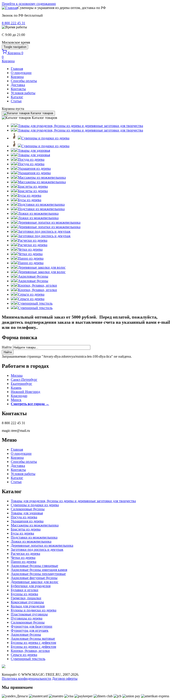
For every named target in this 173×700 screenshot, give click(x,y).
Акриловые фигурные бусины (34, 578)
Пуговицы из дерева (26, 618)
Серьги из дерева (24, 655)
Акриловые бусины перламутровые (38, 574)
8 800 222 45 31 (13, 23)
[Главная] (10, 8)
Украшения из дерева (27, 521)
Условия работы (23, 93)
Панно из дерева (23, 562)
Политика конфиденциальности (26, 678)
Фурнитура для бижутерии (31, 626)
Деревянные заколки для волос (34, 582)
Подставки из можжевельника (34, 537)
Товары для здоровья (27, 513)
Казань (16, 388)
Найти (7, 347)
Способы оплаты (24, 81)
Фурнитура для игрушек (29, 630)
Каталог (17, 97)
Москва (17, 375)
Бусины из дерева (24, 594)
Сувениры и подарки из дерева (35, 505)
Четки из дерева (23, 558)
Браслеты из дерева (26, 529)
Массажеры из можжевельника (35, 525)
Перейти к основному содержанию (29, 4)
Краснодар (19, 396)
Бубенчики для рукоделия (30, 586)
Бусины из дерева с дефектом (33, 642)
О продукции (21, 73)
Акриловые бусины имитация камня (39, 570)
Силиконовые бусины (28, 509)
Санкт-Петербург (24, 379)
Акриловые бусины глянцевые (34, 566)
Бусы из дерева (22, 533)
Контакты (18, 89)
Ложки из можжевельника (31, 541)
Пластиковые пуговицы (29, 614)
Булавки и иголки (24, 590)
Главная (17, 69)
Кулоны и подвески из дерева (33, 610)
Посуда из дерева (24, 517)
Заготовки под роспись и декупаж (37, 549)
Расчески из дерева (25, 553)
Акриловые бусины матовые (33, 638)
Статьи (16, 101)
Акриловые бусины (26, 634)
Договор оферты (64, 678)
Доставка (18, 85)
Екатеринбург (21, 384)
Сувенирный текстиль (28, 659)
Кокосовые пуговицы (27, 602)
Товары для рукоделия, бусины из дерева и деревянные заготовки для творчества (73, 501)
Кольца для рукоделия (28, 606)
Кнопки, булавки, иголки (30, 651)
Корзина (17, 77)
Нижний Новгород (25, 392)
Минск (16, 400)
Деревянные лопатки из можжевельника (42, 545)
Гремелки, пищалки (26, 598)
